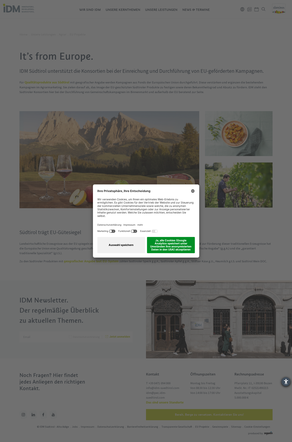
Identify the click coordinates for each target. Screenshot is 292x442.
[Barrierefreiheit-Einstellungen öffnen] (286, 381)
